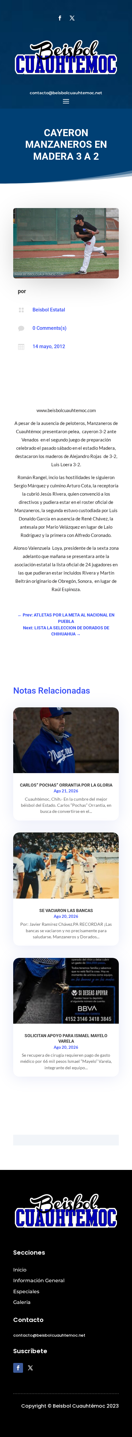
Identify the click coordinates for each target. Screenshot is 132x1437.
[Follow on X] (72, 18)
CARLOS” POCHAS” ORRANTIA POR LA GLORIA (66, 785)
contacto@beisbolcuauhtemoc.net (66, 92)
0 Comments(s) (50, 328)
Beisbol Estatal (49, 310)
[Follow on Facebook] (60, 18)
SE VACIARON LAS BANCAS (66, 910)
